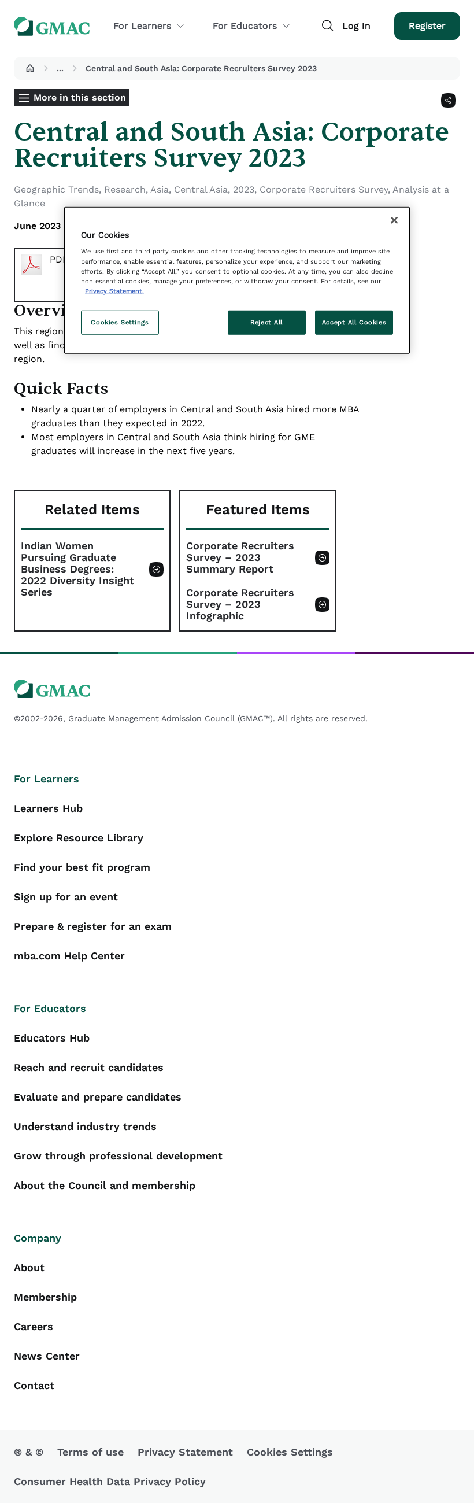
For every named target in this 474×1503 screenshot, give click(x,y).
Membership (45, 1297)
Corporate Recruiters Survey (324, 189)
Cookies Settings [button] (290, 1452)
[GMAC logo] (237, 689)
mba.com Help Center (69, 956)
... (60, 68)
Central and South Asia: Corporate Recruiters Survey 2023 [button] (201, 68)
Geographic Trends (56, 189)
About (29, 1267)
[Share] (448, 100)
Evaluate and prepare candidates (98, 1097)
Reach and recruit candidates (89, 1067)
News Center (47, 1356)
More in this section (80, 97)
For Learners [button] (142, 25)
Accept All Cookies (354, 321)
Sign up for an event (66, 897)
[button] (30, 68)
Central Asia (201, 189)
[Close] (394, 220)
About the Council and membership (104, 1185)
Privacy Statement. (114, 290)
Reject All (266, 321)
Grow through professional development (118, 1156)
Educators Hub (52, 1038)
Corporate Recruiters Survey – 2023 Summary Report (240, 557)
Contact (34, 1385)
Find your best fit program (82, 867)
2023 (243, 189)
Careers (33, 1326)
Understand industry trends (85, 1126)
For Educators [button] (245, 25)
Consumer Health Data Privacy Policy (110, 1481)
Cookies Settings (120, 321)
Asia (159, 189)
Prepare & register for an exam (93, 926)
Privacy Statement (185, 1452)
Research (125, 189)
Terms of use (90, 1452)
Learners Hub (48, 808)
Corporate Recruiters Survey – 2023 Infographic (240, 604)
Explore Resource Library (78, 838)
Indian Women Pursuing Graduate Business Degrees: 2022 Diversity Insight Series (77, 569)
